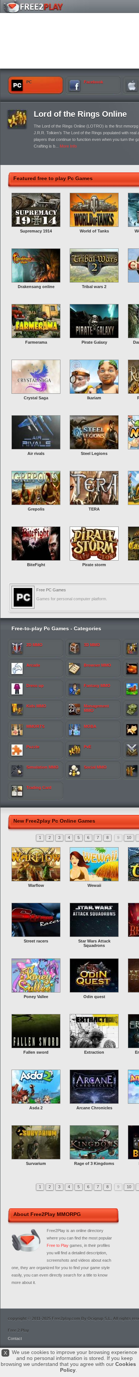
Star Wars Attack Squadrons (94, 943)
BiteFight (36, 564)
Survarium (36, 1163)
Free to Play (58, 1245)
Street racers (36, 941)
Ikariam (94, 398)
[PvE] (17, 126)
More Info (68, 146)
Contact (15, 1338)
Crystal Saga (36, 398)
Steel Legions (94, 453)
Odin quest (94, 996)
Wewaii (94, 885)
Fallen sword (36, 1052)
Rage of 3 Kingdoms (94, 1163)
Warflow (36, 885)
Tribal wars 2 (94, 286)
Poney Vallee (36, 996)
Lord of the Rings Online (80, 114)
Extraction (94, 1052)
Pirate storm (94, 564)
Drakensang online (36, 286)
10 (129, 837)
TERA (94, 509)
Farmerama (36, 342)
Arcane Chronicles (94, 1108)
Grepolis (36, 509)
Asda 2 (36, 1108)
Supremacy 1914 (36, 231)
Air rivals (35, 453)
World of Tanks (94, 231)
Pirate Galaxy (94, 342)
